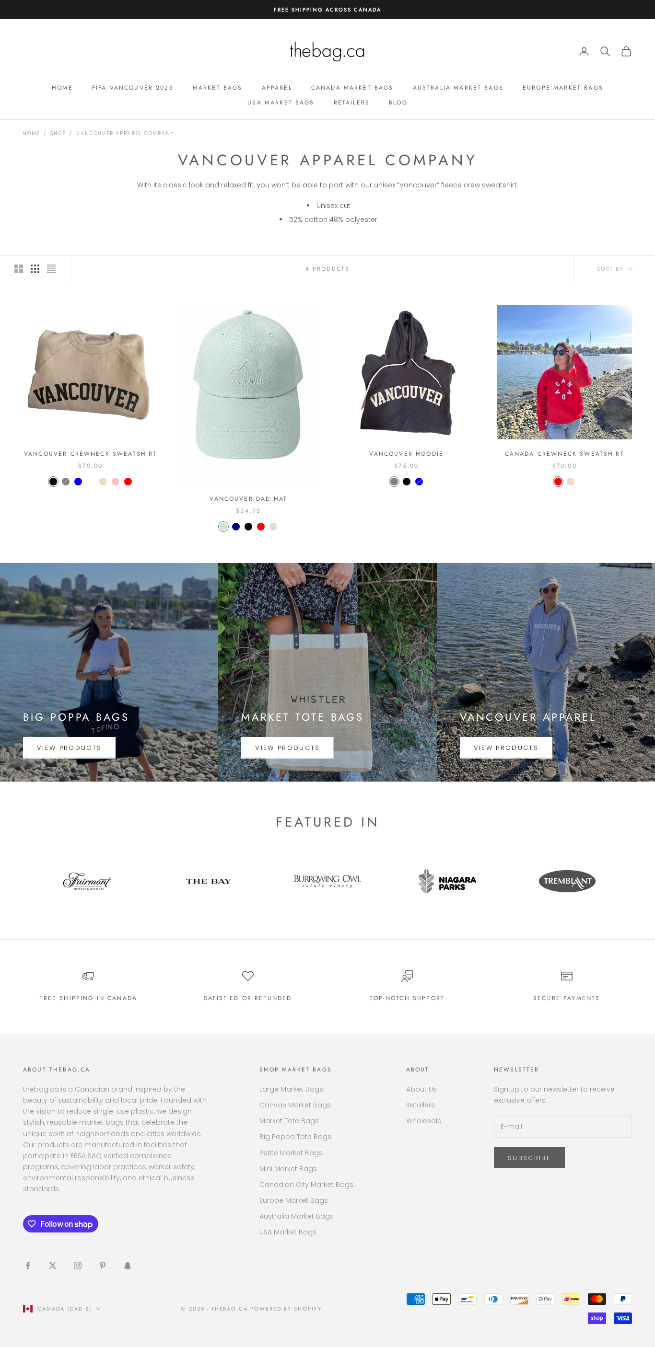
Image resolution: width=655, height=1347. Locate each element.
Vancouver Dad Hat (248, 499)
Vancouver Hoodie (406, 453)
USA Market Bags (280, 102)
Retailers (352, 102)
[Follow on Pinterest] (102, 1265)
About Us (421, 1089)
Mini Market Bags (288, 1169)
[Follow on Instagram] (77, 1265)
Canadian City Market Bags (306, 1184)
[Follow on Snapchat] (127, 1265)
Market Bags (218, 87)
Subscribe (529, 1158)
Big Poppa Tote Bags (295, 1136)
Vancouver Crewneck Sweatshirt (90, 453)
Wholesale (424, 1121)
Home (62, 87)
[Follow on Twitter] (53, 1265)
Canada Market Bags (352, 87)
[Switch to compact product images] (51, 269)
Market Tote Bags (289, 1121)
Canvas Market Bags (295, 1105)
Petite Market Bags (291, 1153)
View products (69, 747)
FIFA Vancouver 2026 (133, 87)
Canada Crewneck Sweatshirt (564, 453)
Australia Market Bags (458, 87)
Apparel (277, 87)
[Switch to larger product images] (18, 269)
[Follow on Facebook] (28, 1265)
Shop (58, 133)
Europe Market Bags (563, 87)
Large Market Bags (291, 1089)
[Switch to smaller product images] (35, 269)
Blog (398, 102)
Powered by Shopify (286, 1308)
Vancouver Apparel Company (125, 133)
